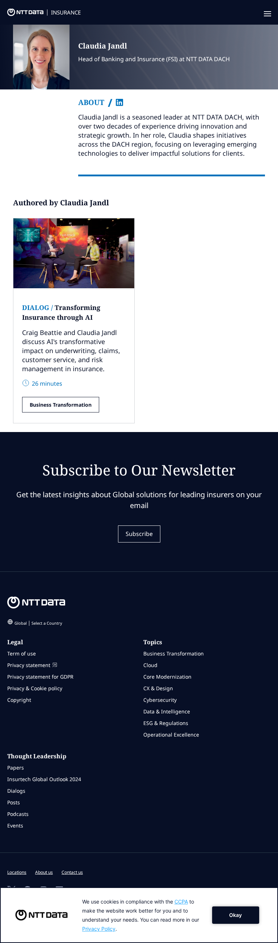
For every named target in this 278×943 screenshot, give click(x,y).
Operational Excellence (171, 734)
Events (15, 825)
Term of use (21, 653)
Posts (13, 802)
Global (38, 623)
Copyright (19, 699)
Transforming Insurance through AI (61, 312)
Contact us (72, 872)
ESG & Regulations (165, 723)
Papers (15, 767)
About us (44, 872)
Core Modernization (167, 676)
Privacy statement (28, 665)
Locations (16, 872)
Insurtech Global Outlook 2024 (44, 779)
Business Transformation (61, 404)
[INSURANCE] (22, 14)
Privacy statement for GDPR (40, 676)
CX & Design (158, 688)
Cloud (150, 665)
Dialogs (16, 790)
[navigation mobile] (266, 14)
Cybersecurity (160, 699)
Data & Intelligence (166, 711)
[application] (139, 915)
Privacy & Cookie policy (34, 688)
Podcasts (18, 813)
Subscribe (139, 534)
